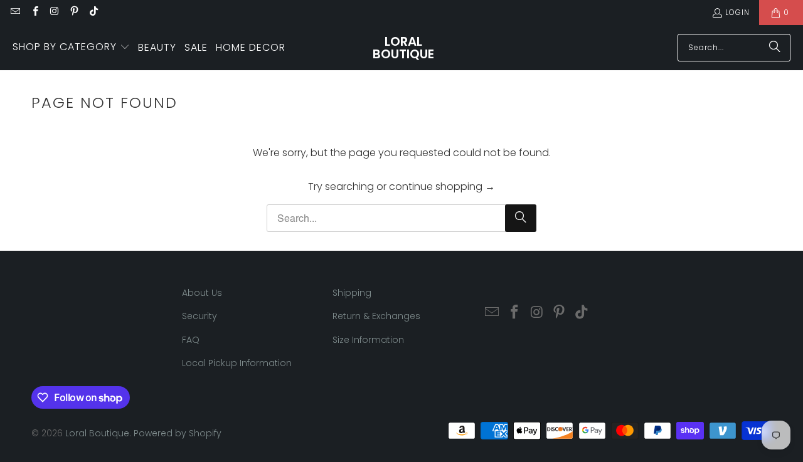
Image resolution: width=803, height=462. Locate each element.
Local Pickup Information (237, 363)
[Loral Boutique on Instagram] (54, 12)
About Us (202, 292)
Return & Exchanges (376, 316)
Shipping (351, 292)
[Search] (774, 47)
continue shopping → (442, 186)
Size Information (368, 339)
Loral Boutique (97, 433)
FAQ (190, 339)
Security (199, 316)
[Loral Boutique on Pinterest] (73, 12)
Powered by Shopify (177, 433)
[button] (71, 47)
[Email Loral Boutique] (14, 12)
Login (737, 12)
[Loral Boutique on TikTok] (93, 12)
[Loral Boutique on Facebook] (34, 12)
